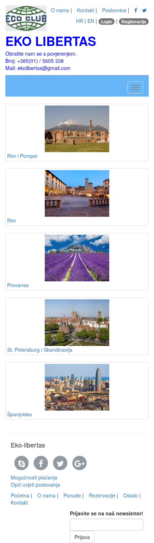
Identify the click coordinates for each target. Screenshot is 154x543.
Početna (20, 495)
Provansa (18, 285)
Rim (11, 220)
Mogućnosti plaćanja (34, 477)
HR (79, 20)
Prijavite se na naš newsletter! (106, 513)
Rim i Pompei (22, 155)
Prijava (82, 536)
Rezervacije (102, 495)
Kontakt (85, 10)
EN (90, 20)
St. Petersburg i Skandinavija (39, 349)
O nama (60, 10)
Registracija (133, 21)
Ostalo (130, 495)
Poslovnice (114, 10)
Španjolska (19, 414)
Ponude (72, 495)
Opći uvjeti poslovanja (35, 484)
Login (106, 21)
